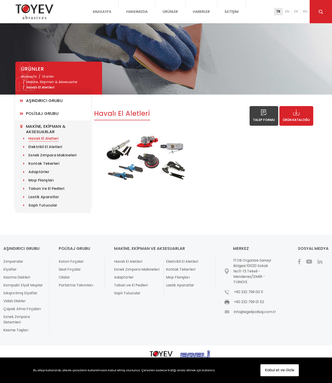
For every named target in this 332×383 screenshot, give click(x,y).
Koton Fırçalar (71, 261)
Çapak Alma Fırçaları (22, 308)
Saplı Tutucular (42, 205)
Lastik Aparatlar (43, 197)
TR (278, 11)
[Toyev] (34, 11)
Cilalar (64, 277)
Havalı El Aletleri (40, 87)
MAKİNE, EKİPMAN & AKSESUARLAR (46, 129)
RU (305, 11)
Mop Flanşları (41, 180)
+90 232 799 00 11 (248, 292)
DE (296, 11)
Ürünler (170, 11)
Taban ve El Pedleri (46, 188)
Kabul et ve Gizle (279, 370)
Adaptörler (38, 171)
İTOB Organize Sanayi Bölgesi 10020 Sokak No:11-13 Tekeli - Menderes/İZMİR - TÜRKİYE (252, 271)
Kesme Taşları (15, 330)
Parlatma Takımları (76, 285)
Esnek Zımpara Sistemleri (16, 319)
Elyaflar (10, 269)
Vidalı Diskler (14, 301)
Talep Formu (264, 120)
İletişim (231, 11)
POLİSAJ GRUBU (42, 113)
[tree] (53, 154)
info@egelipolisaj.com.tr (255, 311)
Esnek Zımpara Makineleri (52, 155)
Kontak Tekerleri (43, 163)
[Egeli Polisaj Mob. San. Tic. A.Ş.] (195, 355)
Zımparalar (13, 261)
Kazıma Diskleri (16, 277)
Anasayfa (102, 11)
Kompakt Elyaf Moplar (23, 285)
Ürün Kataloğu (296, 120)
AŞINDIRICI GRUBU (44, 100)
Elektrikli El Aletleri (45, 146)
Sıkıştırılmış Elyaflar (20, 293)
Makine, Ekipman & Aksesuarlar (52, 82)
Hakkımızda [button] (137, 11)
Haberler (201, 11)
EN (287, 11)
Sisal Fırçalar (70, 269)
